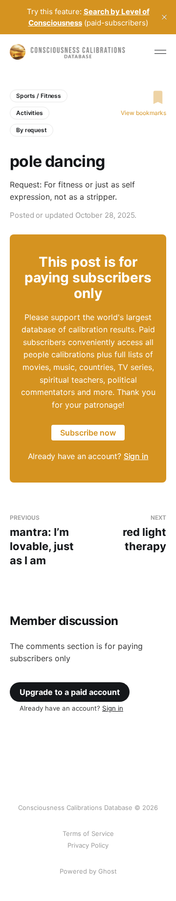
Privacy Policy (88, 845)
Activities (29, 112)
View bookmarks (143, 112)
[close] (164, 17)
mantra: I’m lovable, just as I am (42, 540)
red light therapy (144, 533)
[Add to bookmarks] (143, 97)
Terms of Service (88, 833)
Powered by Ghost (88, 871)
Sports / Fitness (38, 95)
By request (31, 130)
